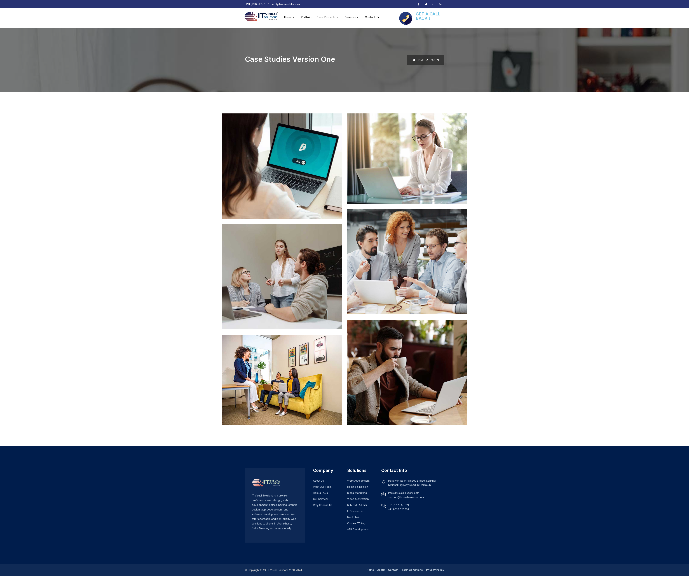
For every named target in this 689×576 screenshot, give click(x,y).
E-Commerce (355, 511)
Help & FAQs (320, 492)
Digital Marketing (357, 492)
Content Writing (356, 523)
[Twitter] (426, 4)
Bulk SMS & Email (357, 505)
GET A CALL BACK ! (428, 16)
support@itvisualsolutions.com (406, 497)
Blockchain (353, 517)
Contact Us (372, 17)
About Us (318, 480)
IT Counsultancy (371, 192)
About (381, 569)
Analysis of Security (374, 303)
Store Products (326, 17)
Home (288, 17)
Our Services (321, 498)
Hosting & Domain (357, 486)
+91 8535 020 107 (398, 509)
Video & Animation (358, 498)
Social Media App (246, 318)
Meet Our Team (322, 486)
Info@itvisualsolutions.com (403, 492)
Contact (393, 569)
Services (350, 17)
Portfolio (306, 17)
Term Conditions (412, 569)
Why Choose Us (322, 505)
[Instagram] (440, 4)
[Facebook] (418, 4)
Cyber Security (244, 207)
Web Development (358, 480)
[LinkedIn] (433, 4)
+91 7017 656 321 (398, 505)
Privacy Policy (435, 569)
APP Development (358, 529)
